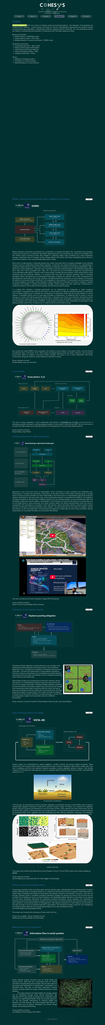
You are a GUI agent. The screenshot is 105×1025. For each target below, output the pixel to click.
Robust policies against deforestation (27, 48)
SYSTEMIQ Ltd (66, 422)
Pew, (77, 422)
